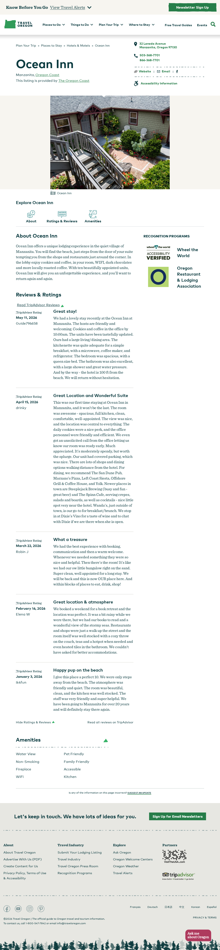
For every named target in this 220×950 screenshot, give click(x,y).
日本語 (168, 907)
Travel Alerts (122, 873)
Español (212, 907)
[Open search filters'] (213, 25)
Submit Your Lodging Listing (80, 852)
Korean (195, 907)
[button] (39, 305)
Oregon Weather (126, 866)
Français (135, 907)
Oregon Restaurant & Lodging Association (189, 277)
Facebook (6, 908)
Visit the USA (174, 856)
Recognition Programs (75, 873)
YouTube (18, 908)
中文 (181, 907)
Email (166, 71)
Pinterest (41, 908)
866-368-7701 (150, 60)
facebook (177, 71)
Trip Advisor (178, 876)
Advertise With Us (22, 859)
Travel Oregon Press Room (78, 866)
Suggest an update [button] (139, 792)
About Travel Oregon (19, 852)
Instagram (29, 908)
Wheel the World (187, 252)
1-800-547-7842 (36, 923)
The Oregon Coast (73, 81)
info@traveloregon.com (71, 923)
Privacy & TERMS (205, 917)
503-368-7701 (150, 55)
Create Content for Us (20, 866)
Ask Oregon (122, 852)
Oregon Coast (47, 75)
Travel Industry (69, 859)
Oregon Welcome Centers (133, 859)
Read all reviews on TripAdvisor (110, 722)
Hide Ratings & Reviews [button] (33, 722)
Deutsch (152, 907)
